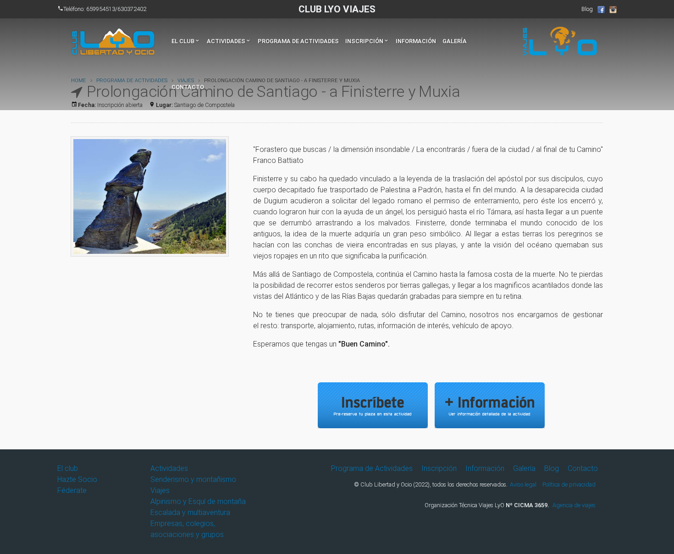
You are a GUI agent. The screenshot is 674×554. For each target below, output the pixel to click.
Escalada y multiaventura (190, 512)
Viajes (160, 490)
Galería (454, 41)
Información (416, 41)
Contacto (187, 87)
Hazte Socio (77, 479)
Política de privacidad (569, 484)
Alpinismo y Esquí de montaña (198, 501)
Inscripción (367, 41)
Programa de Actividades (298, 41)
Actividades (229, 41)
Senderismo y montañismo (193, 479)
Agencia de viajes (574, 505)
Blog (587, 9)
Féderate (72, 490)
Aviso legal (523, 484)
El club (185, 41)
